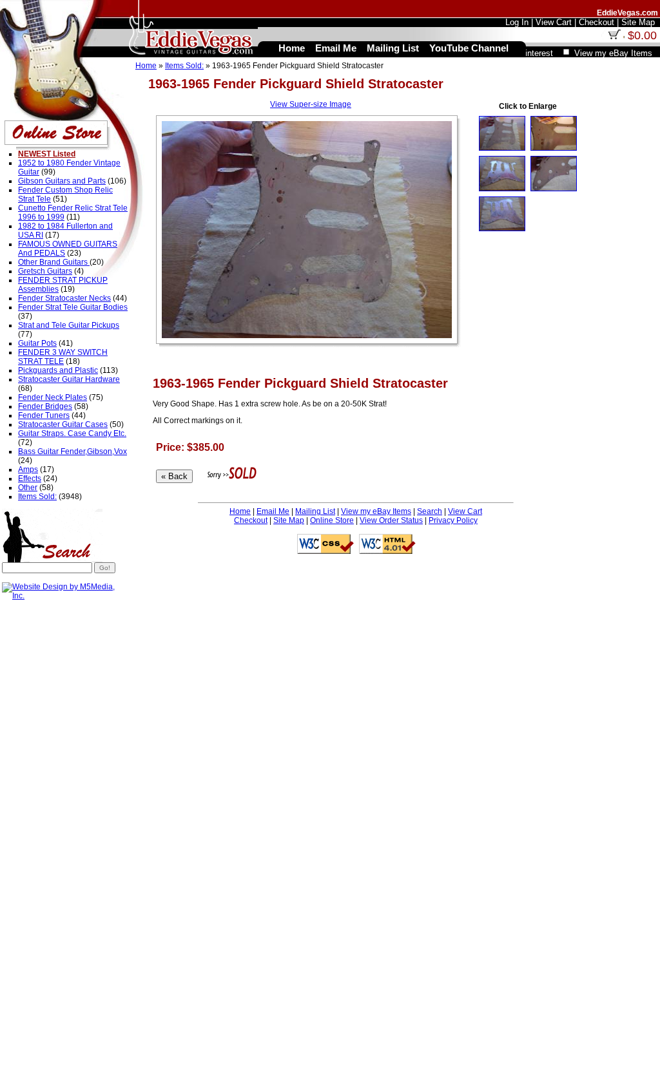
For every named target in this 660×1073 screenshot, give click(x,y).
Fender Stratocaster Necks (64, 298)
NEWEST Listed (46, 153)
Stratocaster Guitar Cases (63, 424)
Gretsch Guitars (45, 271)
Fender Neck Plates (52, 397)
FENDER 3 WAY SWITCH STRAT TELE (63, 357)
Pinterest (536, 53)
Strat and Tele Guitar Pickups (68, 325)
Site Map (288, 520)
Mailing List (315, 511)
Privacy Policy (453, 520)
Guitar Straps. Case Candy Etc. (72, 433)
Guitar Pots (37, 343)
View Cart (465, 511)
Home (146, 65)
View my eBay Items (376, 511)
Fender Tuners (44, 415)
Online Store (332, 520)
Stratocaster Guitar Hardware (69, 379)
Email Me (273, 511)
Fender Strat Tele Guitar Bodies (73, 307)
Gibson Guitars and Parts (62, 180)
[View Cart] (614, 36)
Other (27, 487)
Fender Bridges (45, 406)
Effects (29, 478)
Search (429, 511)
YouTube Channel (469, 48)
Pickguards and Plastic (58, 370)
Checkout (250, 520)
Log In (517, 22)
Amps (28, 469)
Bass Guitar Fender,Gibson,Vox (72, 451)
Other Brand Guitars (54, 262)
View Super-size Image (310, 104)
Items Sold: (184, 65)
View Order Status (391, 520)
